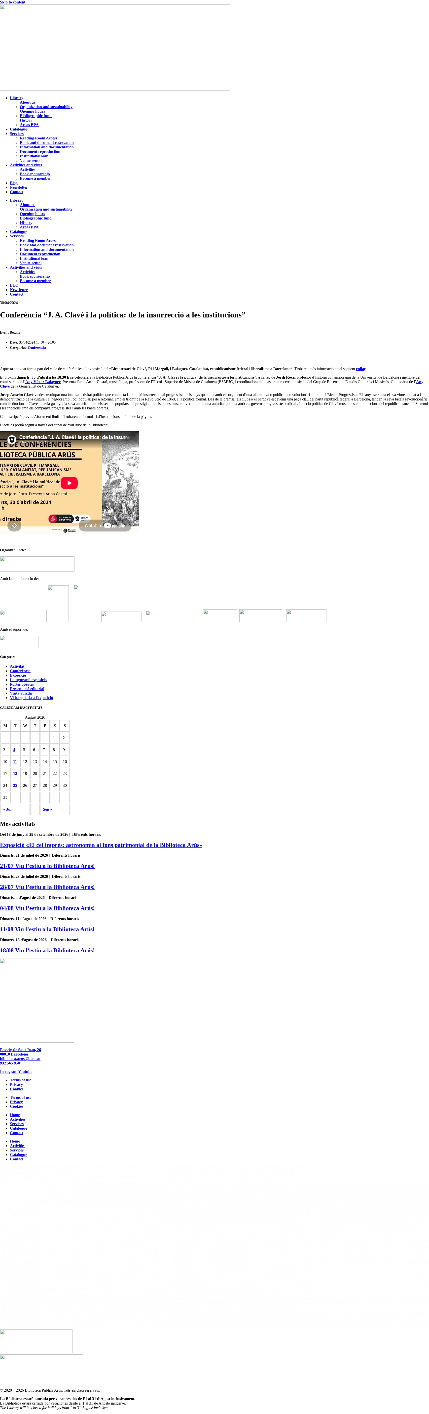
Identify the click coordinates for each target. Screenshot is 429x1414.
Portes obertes (22, 684)
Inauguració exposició (28, 680)
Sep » (47, 809)
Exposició (18, 675)
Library (16, 98)
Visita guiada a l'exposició (31, 698)
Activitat (17, 666)
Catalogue (18, 129)
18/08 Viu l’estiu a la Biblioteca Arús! (47, 950)
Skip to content (12, 2)
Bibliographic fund (36, 116)
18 (15, 773)
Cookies (16, 1089)
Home (15, 1115)
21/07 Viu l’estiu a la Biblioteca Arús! (47, 866)
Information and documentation (47, 147)
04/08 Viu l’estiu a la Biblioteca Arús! (47, 908)
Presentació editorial (27, 689)
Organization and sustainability (46, 107)
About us (27, 102)
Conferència (37, 348)
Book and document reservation (47, 142)
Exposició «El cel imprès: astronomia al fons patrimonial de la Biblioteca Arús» (101, 845)
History (26, 120)
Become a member (35, 178)
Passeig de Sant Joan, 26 (20, 1050)
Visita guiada (21, 693)
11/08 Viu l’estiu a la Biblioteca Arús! (47, 929)
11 (15, 761)
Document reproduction (40, 151)
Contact (16, 192)
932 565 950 (10, 1063)
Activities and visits (26, 165)
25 (15, 785)
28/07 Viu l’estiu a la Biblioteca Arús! (47, 887)
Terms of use (20, 1080)
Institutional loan (34, 156)
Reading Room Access (38, 138)
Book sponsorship (35, 174)
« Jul (7, 809)
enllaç (361, 369)
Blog (14, 183)
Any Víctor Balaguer (43, 382)
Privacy (16, 1084)
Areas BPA (29, 125)
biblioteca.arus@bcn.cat (20, 1059)
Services (17, 134)
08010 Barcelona (14, 1054)
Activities (27, 169)
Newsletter (19, 187)
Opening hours (32, 111)
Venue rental (30, 160)
